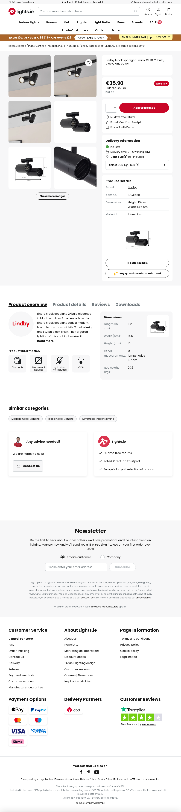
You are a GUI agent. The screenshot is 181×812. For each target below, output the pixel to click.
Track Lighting (54, 45)
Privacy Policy (88, 779)
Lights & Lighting (17, 45)
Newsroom (85, 675)
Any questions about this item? (140, 273)
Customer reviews (77, 669)
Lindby (132, 187)
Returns (13, 669)
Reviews (101, 304)
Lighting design (85, 663)
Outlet (100, 30)
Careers (70, 675)
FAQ (11, 645)
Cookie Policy (105, 779)
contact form (88, 597)
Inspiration (71, 681)
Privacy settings (29, 779)
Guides (86, 681)
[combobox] (89, 11)
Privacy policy (129, 645)
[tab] (27, 304)
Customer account (21, 681)
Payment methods (21, 675)
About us (70, 639)
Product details (69, 304)
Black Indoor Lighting (61, 419)
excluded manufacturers (104, 606)
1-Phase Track (71, 45)
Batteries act (121, 779)
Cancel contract (20, 639)
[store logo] (21, 11)
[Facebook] (83, 772)
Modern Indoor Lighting (25, 419)
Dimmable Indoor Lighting (98, 419)
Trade (68, 663)
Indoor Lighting (36, 45)
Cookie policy (129, 651)
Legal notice (128, 657)
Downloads (127, 304)
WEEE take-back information (145, 779)
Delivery (14, 663)
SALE (153, 22)
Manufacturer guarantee (25, 687)
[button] (29, 122)
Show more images (52, 196)
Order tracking (18, 651)
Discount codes (75, 657)
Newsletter (72, 645)
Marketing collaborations (81, 651)
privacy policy (143, 597)
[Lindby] (21, 324)
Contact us (16, 657)
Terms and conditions (135, 639)
